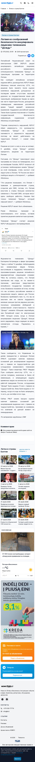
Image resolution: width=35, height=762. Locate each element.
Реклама (3, 723)
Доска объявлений (7, 727)
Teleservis (21, 737)
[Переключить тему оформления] (28, 3)
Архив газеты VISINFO (8, 730)
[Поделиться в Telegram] (32, 55)
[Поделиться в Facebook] (29, 55)
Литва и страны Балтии (16, 8)
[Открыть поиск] (21, 3)
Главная (3, 8)
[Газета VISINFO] (24, 3)
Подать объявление (17, 658)
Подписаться (17, 675)
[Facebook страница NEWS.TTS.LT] (7, 699)
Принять (17, 759)
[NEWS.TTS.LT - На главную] (7, 3)
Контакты (4, 720)
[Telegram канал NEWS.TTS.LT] (2, 699)
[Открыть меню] (32, 3)
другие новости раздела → (24, 450)
